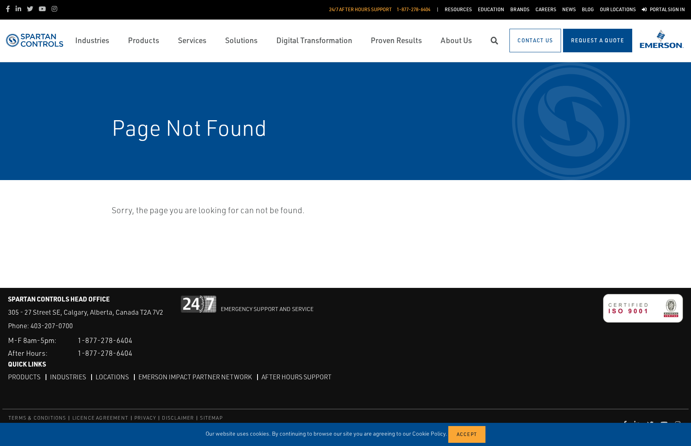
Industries (68, 377)
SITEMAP (211, 418)
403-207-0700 (51, 325)
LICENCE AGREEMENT (100, 418)
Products (24, 377)
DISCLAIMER (178, 418)
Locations (112, 377)
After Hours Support (297, 377)
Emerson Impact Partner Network (195, 377)
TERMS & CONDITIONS (37, 418)
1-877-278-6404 (105, 340)
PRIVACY (145, 418)
